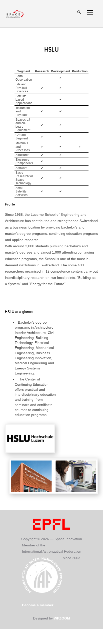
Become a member (37, 605)
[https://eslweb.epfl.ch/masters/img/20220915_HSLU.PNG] (53, 461)
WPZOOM (62, 618)
